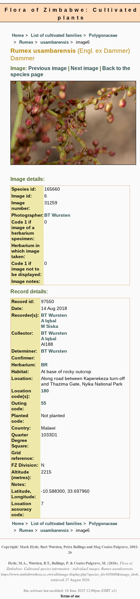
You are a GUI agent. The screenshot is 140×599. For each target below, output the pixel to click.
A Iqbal (48, 320)
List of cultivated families (56, 35)
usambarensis (54, 42)
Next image (84, 68)
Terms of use (70, 596)
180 (45, 390)
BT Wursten (57, 215)
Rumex (26, 42)
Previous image (47, 68)
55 (43, 403)
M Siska (49, 326)
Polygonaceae (103, 35)
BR (44, 364)
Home (18, 35)
